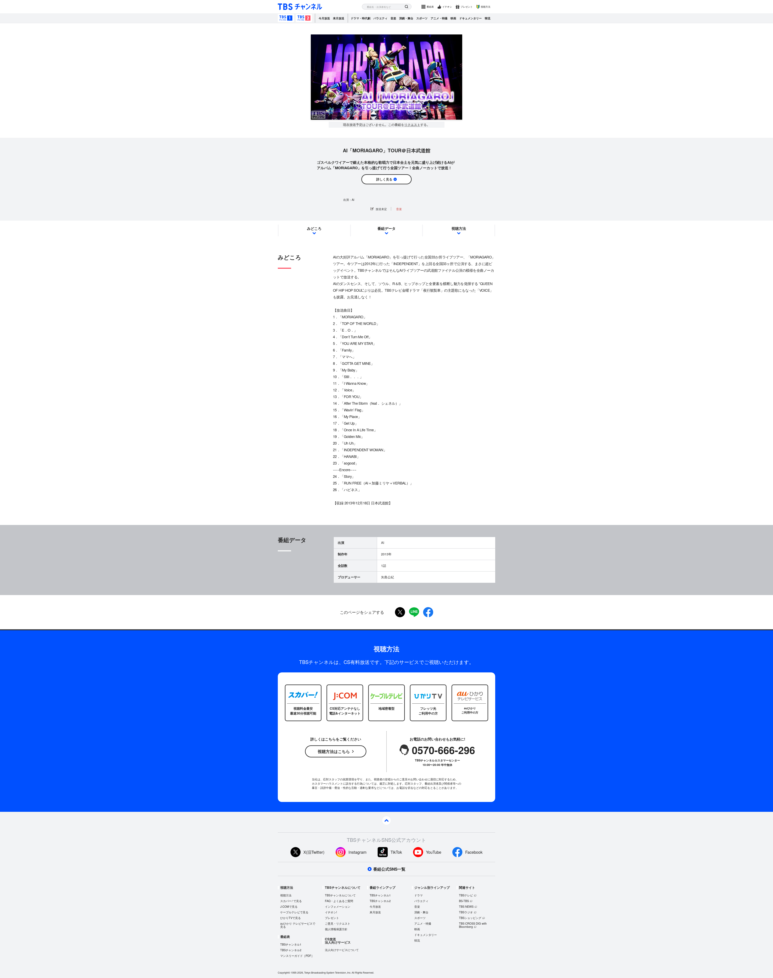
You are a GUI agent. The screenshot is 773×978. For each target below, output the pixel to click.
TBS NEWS (466, 906)
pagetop (386, 820)
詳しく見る (384, 179)
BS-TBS (464, 901)
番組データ (386, 228)
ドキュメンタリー (470, 18)
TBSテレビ (466, 895)
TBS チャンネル (300, 6)
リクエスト (412, 124)
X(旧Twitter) (313, 852)
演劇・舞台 (406, 18)
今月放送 (324, 18)
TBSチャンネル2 (304, 18)
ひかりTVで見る (290, 918)
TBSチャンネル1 (286, 18)
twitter (400, 612)
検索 (406, 6)
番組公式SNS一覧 (389, 869)
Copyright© (284, 972)
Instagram (357, 852)
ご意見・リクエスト (337, 923)
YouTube (433, 852)
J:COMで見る (289, 906)
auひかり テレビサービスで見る (297, 925)
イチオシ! (331, 912)
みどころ (314, 228)
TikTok (396, 852)
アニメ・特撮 (439, 18)
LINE (414, 612)
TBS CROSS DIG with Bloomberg (473, 925)
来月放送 (338, 18)
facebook (428, 612)
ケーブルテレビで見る (294, 912)
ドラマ (418, 895)
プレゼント (467, 6)
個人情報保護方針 (336, 929)
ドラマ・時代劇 (360, 18)
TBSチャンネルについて (340, 895)
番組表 (430, 6)
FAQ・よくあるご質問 (339, 901)
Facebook (474, 852)
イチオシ (447, 6)
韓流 (487, 18)
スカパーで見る (291, 901)
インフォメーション (337, 906)
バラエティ (380, 18)
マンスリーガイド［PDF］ (297, 956)
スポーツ (422, 18)
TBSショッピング (470, 918)
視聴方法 (485, 6)
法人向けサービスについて (342, 950)
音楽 (393, 18)
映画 (453, 18)
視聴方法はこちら (334, 751)
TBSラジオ (466, 912)
